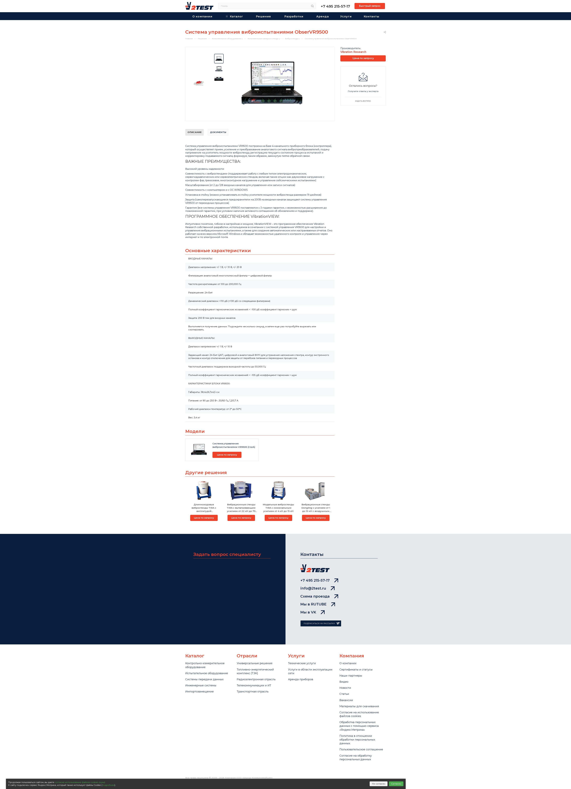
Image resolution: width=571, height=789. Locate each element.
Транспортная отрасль (253, 691)
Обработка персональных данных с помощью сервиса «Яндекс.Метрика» (359, 726)
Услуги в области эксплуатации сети (310, 671)
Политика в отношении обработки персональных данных (357, 739)
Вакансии (346, 700)
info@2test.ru (313, 588)
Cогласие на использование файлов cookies (359, 714)
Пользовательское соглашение (361, 749)
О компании (347, 663)
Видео (343, 681)
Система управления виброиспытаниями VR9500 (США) (233, 445)
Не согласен (378, 783)
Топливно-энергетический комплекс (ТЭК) (255, 671)
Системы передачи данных (204, 679)
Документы (218, 132)
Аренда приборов (300, 679)
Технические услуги (302, 663)
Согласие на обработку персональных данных (355, 757)
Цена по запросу (227, 454)
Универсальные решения (254, 663)
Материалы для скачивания (359, 706)
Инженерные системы (200, 685)
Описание (194, 132)
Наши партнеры (350, 675)
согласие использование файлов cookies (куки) (80, 782)
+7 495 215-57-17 (335, 6)
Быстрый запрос (370, 5)
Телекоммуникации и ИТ (254, 685)
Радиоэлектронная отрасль (256, 679)
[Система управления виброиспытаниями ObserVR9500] (272, 84)
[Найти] (312, 6)
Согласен (396, 783)
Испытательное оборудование (206, 673)
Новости (345, 687)
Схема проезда (315, 596)
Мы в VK (308, 612)
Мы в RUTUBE (313, 604)
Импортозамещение (199, 691)
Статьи (344, 694)
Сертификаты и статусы (356, 669)
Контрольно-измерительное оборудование (205, 665)
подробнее (108, 785)
